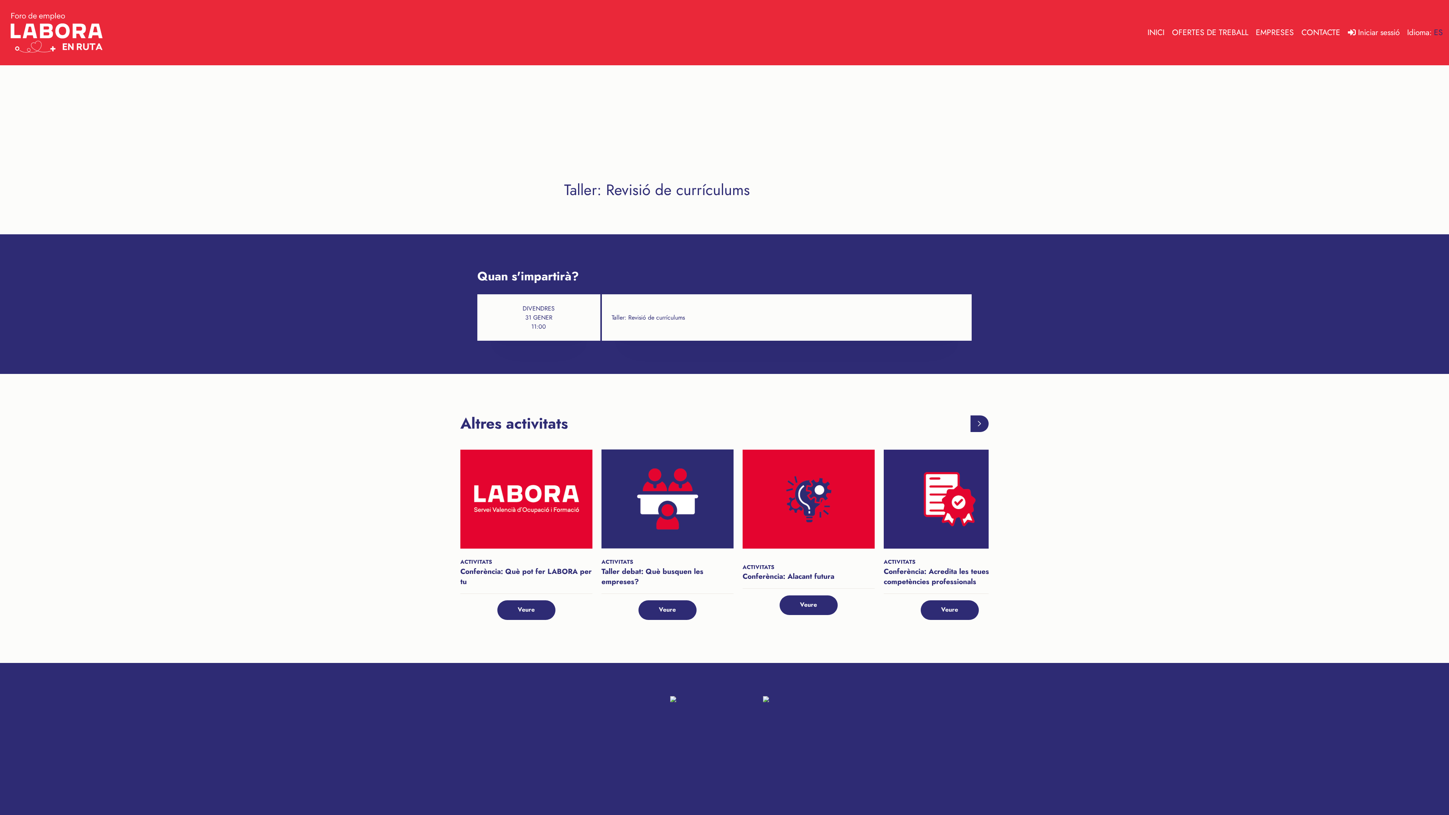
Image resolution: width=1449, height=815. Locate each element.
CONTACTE (1320, 32)
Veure (526, 609)
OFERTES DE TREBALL (1210, 32)
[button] (980, 423)
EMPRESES (1275, 32)
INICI (1156, 32)
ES (1438, 32)
